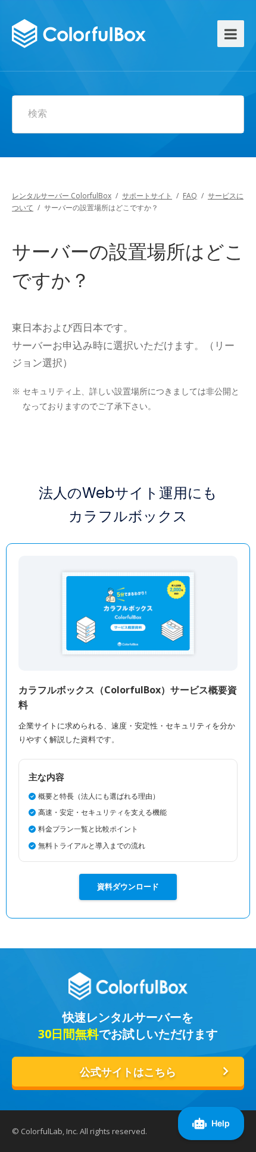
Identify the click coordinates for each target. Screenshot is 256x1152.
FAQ (190, 196)
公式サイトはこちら (128, 1072)
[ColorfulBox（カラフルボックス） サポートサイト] (79, 31)
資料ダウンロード (128, 886)
